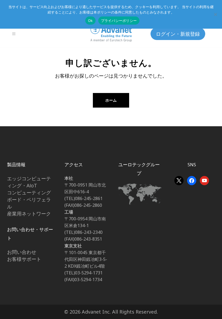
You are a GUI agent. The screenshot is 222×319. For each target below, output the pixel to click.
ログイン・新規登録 (178, 34)
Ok (90, 20)
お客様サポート (24, 259)
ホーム (111, 100)
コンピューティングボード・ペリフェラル (29, 199)
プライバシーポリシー (119, 20)
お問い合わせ (21, 252)
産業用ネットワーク (29, 213)
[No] (215, 14)
